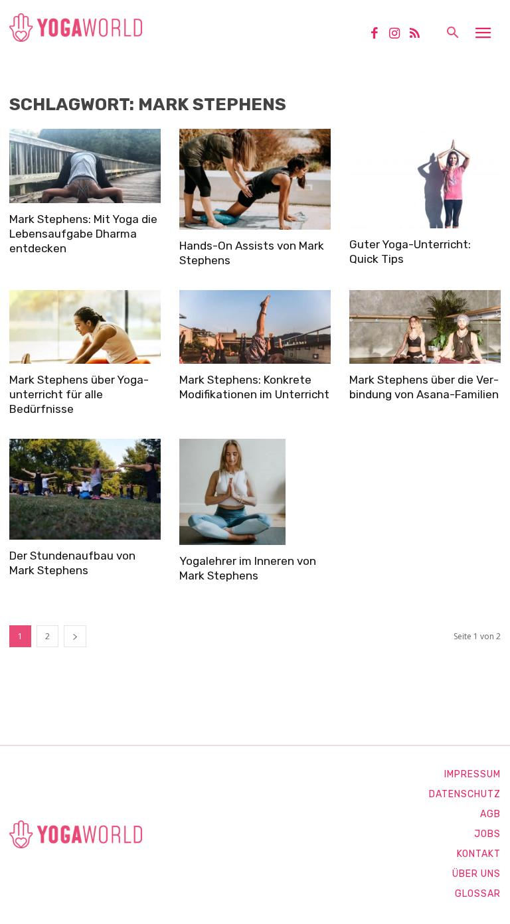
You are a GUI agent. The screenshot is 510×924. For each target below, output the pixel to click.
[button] (452, 33)
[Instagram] (399, 34)
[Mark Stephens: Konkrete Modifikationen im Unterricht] (255, 327)
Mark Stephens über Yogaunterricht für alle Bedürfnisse (79, 394)
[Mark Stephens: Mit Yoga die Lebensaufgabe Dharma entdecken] (85, 166)
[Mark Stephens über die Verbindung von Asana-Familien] (425, 327)
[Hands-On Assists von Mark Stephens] (255, 179)
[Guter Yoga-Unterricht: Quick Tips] (425, 178)
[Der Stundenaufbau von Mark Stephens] (85, 489)
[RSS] (420, 34)
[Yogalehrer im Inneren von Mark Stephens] (255, 492)
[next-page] (75, 636)
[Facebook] (379, 34)
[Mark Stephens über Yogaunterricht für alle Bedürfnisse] (85, 327)
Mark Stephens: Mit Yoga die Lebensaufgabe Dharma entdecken (83, 233)
